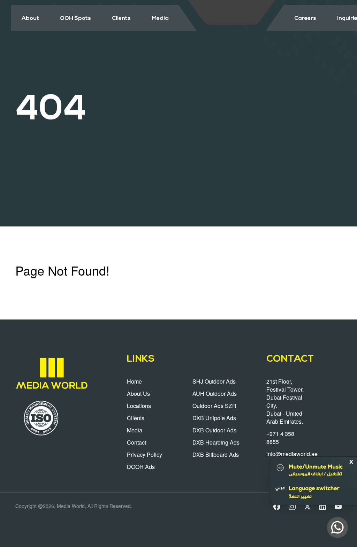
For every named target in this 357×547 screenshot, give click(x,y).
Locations (139, 406)
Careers (305, 18)
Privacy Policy (144, 454)
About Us (138, 394)
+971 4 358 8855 (280, 438)
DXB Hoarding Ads (216, 442)
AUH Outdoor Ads (214, 394)
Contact (136, 442)
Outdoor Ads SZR (214, 406)
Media (160, 18)
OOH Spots (75, 18)
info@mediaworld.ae (292, 454)
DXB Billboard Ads (215, 454)
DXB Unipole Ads (214, 418)
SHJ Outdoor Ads (214, 381)
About (30, 18)
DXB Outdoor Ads (214, 430)
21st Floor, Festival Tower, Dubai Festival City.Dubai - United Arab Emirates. (285, 401)
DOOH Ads (141, 467)
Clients (121, 18)
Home (134, 381)
